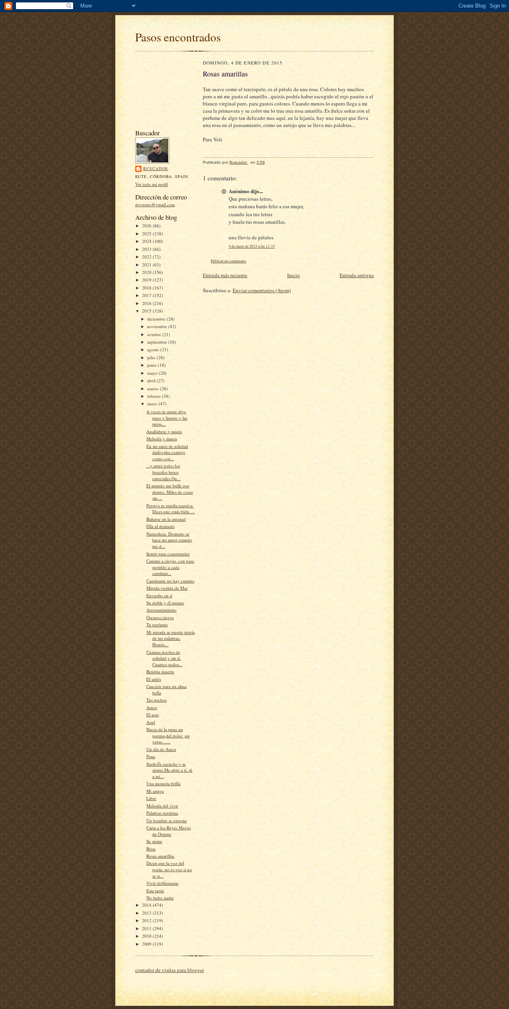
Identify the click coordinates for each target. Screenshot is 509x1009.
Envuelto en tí (159, 595)
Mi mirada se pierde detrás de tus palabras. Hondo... (170, 638)
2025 (147, 234)
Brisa (150, 849)
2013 (147, 913)
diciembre (157, 319)
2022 (147, 257)
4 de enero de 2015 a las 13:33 (252, 246)
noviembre (157, 326)
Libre (151, 798)
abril (152, 380)
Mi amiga (155, 791)
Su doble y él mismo (165, 603)
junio (152, 365)
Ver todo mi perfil (151, 184)
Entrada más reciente (225, 275)
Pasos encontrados (178, 37)
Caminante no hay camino (170, 581)
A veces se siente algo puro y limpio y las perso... (166, 418)
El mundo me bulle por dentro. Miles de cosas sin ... (169, 492)
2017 (147, 295)
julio (152, 357)
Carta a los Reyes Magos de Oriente (168, 831)
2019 (147, 280)
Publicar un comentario (228, 261)
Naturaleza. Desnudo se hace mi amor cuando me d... (169, 540)
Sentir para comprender (168, 554)
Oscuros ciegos (160, 617)
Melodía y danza (161, 439)
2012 (147, 920)
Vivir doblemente (162, 883)
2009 (147, 944)
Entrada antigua (357, 275)
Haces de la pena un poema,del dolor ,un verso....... (168, 735)
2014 (147, 905)
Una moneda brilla (163, 783)
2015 (147, 311)
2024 (147, 241)
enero (153, 404)
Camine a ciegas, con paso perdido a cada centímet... (170, 567)
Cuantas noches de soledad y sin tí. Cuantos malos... (164, 658)
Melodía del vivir (162, 806)
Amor (151, 707)
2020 (147, 272)
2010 (147, 936)
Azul (150, 722)
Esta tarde (155, 891)
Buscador (155, 168)
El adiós (153, 679)
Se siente (154, 841)
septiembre (157, 342)
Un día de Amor (161, 749)
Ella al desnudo (160, 526)
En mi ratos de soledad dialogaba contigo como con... (167, 452)
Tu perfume (157, 625)
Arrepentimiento (161, 610)
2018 (147, 288)
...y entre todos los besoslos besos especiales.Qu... (163, 472)
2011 (147, 928)
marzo (153, 388)
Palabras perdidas (162, 813)
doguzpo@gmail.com (155, 204)
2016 (147, 303)
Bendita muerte (160, 672)
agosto (153, 349)
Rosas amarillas (160, 856)
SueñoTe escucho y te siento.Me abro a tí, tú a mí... (169, 770)
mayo (153, 373)
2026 (147, 226)
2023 (147, 249)
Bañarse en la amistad (166, 519)
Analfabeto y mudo (164, 431)
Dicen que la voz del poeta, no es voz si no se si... (169, 869)
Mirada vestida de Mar (167, 588)
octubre (154, 334)
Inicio (293, 275)
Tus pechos (156, 700)
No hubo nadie (160, 898)
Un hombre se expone (166, 820)
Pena (150, 756)
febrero (154, 396)
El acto (152, 715)
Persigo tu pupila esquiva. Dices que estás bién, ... (170, 509)
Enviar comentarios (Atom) (262, 290)
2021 (147, 265)
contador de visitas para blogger (169, 970)
